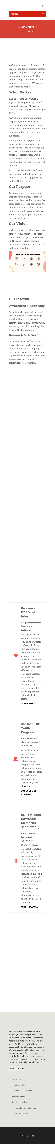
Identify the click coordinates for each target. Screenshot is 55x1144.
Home (22, 31)
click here (26, 786)
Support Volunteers (20, 1114)
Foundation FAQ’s (19, 1085)
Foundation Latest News (22, 1091)
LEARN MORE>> (29, 703)
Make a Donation (17, 1068)
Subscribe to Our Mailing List (24, 1108)
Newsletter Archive (20, 1102)
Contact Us (16, 1079)
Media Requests (18, 1096)
